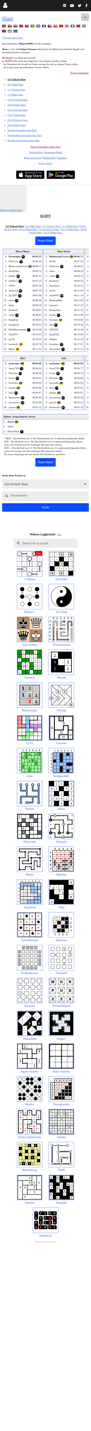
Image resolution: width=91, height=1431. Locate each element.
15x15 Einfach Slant (17, 110)
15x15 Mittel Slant (16, 115)
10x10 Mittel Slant (16, 105)
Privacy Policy (46, 163)
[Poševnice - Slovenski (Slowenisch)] (27, 27)
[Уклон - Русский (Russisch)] (16, 27)
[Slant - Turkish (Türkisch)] (78, 27)
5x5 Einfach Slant (16, 79)
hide (59, 534)
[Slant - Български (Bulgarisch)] (10, 27)
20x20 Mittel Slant (16, 125)
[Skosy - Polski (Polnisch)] (56, 27)
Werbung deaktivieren (11, 210)
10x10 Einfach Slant (17, 99)
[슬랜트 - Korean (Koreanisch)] (84, 27)
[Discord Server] (65, 6)
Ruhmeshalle (49, 158)
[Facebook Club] (87, 6)
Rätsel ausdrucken (32, 158)
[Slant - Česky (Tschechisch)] (50, 27)
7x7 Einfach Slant (16, 89)
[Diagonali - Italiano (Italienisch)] (73, 27)
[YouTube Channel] (72, 6)
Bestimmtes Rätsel (53, 152)
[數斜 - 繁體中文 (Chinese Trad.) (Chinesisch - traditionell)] (4, 32)
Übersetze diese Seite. (13, 37)
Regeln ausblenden (79, 73)
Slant (7, 18)
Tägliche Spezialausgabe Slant (22, 130)
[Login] (5, 6)
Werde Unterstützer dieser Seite (45, 146)
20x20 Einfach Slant (17, 120)
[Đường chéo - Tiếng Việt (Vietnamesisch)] (61, 27)
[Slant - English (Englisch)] (4, 27)
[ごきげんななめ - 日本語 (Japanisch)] (67, 27)
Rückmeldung (36, 152)
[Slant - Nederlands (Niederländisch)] (38, 27)
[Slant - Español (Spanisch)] (33, 27)
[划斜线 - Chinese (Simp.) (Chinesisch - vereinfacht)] (21, 27)
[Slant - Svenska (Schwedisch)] (16, 32)
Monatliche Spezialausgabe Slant (23, 140)
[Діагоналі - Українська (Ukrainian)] (10, 32)
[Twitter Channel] (80, 6)
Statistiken (62, 158)
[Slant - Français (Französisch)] (44, 27)
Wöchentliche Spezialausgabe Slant (24, 135)
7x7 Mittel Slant (15, 94)
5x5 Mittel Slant (15, 84)
